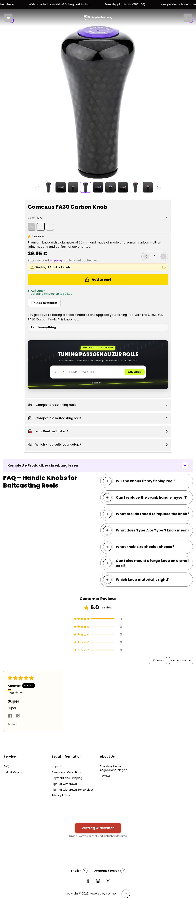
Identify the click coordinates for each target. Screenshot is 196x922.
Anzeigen (134, 372)
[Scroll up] (125, 893)
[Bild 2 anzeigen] (60, 187)
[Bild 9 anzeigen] (147, 187)
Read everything (43, 327)
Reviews (105, 776)
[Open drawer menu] (8, 17)
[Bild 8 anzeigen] (135, 187)
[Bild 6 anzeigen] (110, 187)
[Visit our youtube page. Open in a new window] (108, 881)
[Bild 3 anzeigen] (73, 187)
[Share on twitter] (17, 716)
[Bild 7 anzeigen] (122, 187)
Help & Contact (14, 772)
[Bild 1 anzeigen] (48, 187)
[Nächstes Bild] (158, 187)
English (76, 871)
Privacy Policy (61, 795)
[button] (30, 236)
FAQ (6, 766)
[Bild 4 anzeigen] (85, 187)
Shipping (56, 260)
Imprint (56, 766)
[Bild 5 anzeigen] (98, 187)
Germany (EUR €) (106, 871)
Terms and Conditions (67, 772)
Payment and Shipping (67, 778)
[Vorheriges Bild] (38, 187)
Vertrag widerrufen (98, 828)
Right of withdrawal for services (73, 790)
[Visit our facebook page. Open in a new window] (88, 881)
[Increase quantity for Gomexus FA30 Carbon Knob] (163, 256)
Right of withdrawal (64, 784)
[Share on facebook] (10, 716)
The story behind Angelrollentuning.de (113, 768)
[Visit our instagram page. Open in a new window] (98, 881)
